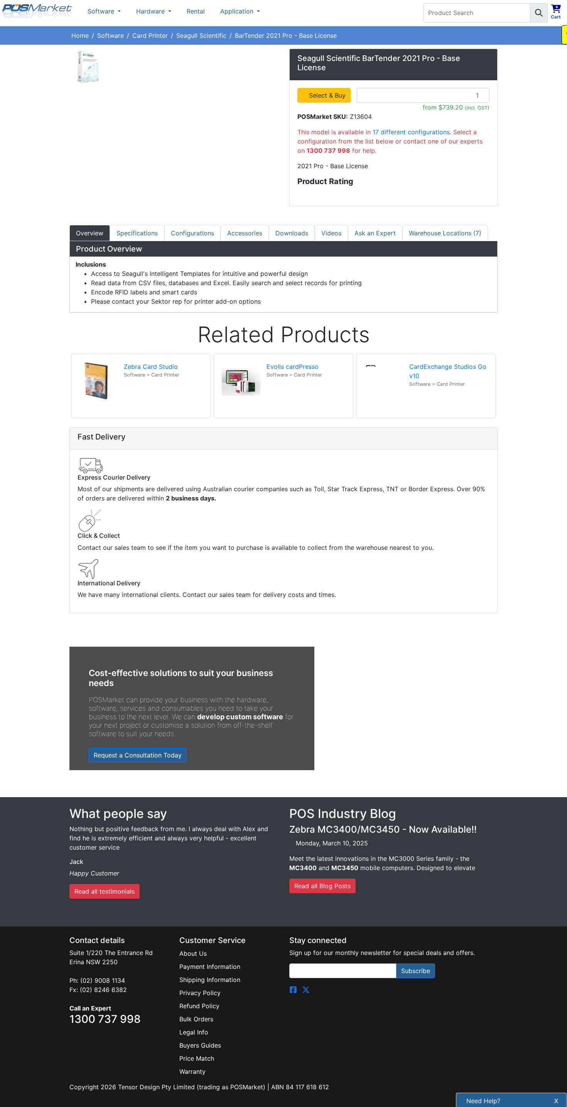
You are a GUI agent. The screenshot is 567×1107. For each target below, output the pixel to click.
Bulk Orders (196, 1019)
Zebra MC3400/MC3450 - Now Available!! (383, 829)
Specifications (137, 233)
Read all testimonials (104, 891)
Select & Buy (328, 95)
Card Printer (150, 35)
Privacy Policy (200, 993)
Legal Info (193, 1032)
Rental (196, 11)
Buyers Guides (200, 1045)
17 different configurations (411, 132)
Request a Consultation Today (138, 755)
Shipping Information (209, 980)
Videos (331, 233)
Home (80, 35)
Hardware (151, 11)
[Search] (539, 12)
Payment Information (209, 966)
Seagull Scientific (201, 35)
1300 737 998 (506, 1097)
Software (102, 11)
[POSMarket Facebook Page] (293, 989)
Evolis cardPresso (293, 366)
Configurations (192, 233)
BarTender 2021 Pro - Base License (286, 35)
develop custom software (240, 717)
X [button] (556, 1034)
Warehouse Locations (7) (445, 233)
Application (237, 11)
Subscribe (415, 971)
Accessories (244, 233)
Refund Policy (199, 1006)
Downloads (291, 233)
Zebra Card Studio (151, 366)
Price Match (196, 1058)
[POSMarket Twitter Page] (306, 989)
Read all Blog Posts (322, 886)
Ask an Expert (375, 233)
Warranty (192, 1071)
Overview (89, 233)
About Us (193, 953)
